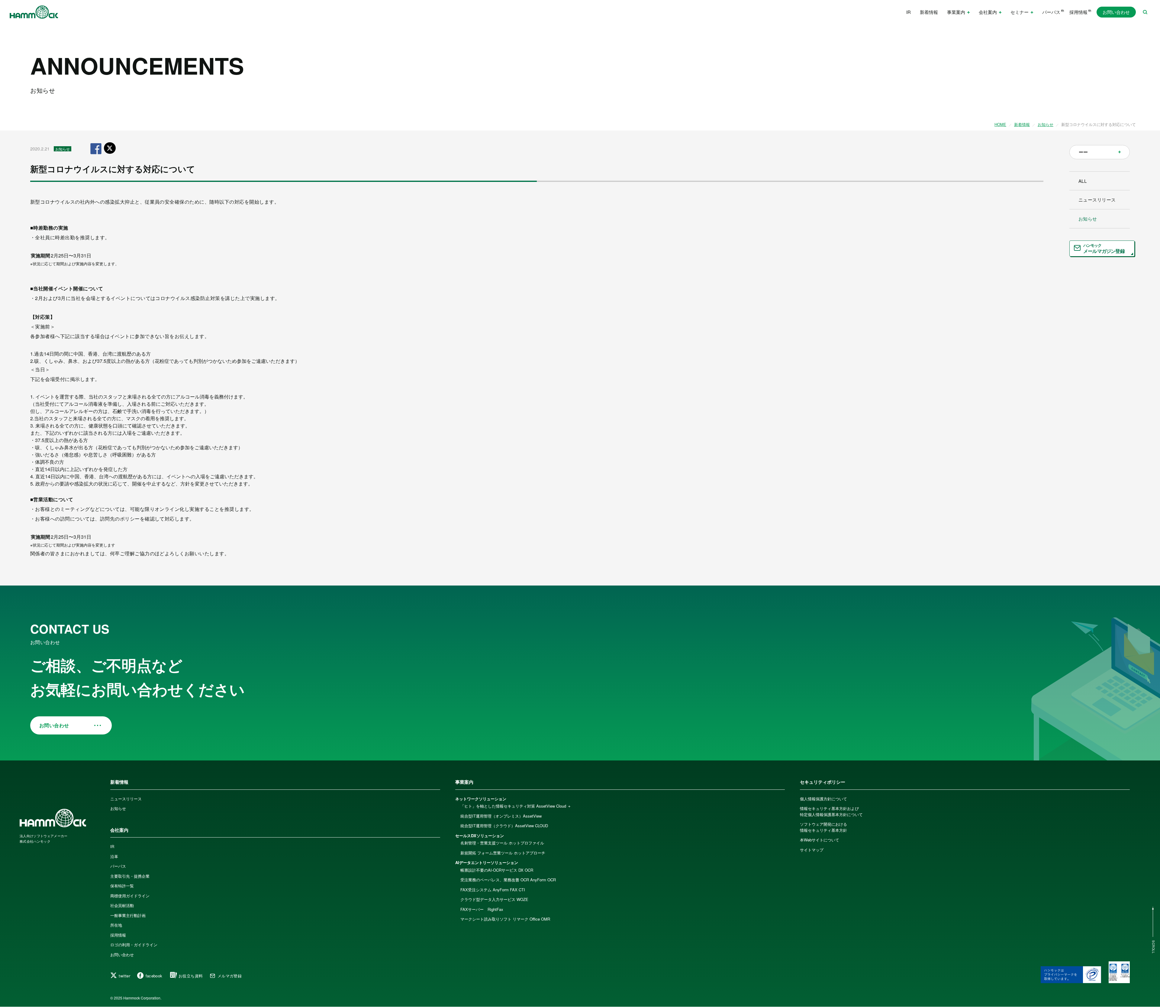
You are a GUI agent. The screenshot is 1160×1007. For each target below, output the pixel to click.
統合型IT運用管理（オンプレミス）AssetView (501, 816)
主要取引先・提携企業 (130, 876)
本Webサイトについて (819, 840)
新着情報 (929, 12)
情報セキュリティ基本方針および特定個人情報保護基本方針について (831, 811)
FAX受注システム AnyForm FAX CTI (492, 889)
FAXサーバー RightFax (481, 909)
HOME (1000, 124)
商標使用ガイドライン (130, 896)
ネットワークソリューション (480, 799)
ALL (1082, 181)
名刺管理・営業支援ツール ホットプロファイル (502, 843)
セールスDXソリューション (479, 835)
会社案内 (119, 830)
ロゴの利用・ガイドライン (133, 944)
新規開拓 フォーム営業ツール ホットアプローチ (502, 853)
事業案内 (464, 782)
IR (908, 12)
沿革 (114, 856)
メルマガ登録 (230, 976)
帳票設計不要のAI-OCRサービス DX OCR (496, 870)
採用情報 (1078, 12)
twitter (124, 976)
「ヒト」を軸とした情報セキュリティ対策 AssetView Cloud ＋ (515, 806)
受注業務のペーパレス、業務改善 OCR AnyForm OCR (508, 880)
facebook (154, 976)
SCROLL (1153, 947)
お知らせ (1045, 124)
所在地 (116, 925)
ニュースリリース (1097, 199)
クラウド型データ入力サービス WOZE (494, 899)
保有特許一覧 (122, 886)
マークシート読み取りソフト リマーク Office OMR (505, 919)
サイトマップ (811, 850)
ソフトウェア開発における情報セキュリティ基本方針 (823, 827)
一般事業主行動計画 (128, 915)
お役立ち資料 (191, 976)
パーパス (1051, 12)
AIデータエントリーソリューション (486, 862)
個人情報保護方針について (823, 799)
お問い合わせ (1116, 12)
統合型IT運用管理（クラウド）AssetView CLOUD (504, 825)
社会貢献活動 (122, 905)
